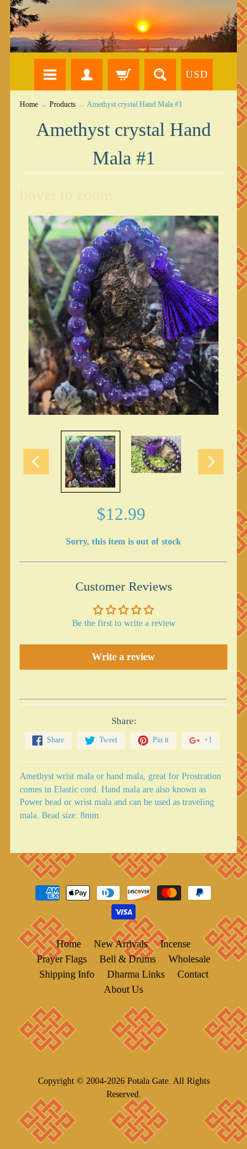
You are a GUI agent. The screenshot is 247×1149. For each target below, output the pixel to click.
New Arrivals (121, 943)
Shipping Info (66, 974)
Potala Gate (147, 1081)
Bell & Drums (127, 959)
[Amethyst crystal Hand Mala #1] (90, 462)
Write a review (123, 656)
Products (62, 105)
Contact (192, 974)
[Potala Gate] (123, 26)
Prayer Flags (62, 959)
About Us (123, 989)
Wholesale (189, 959)
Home (29, 105)
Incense (175, 943)
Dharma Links (136, 974)
